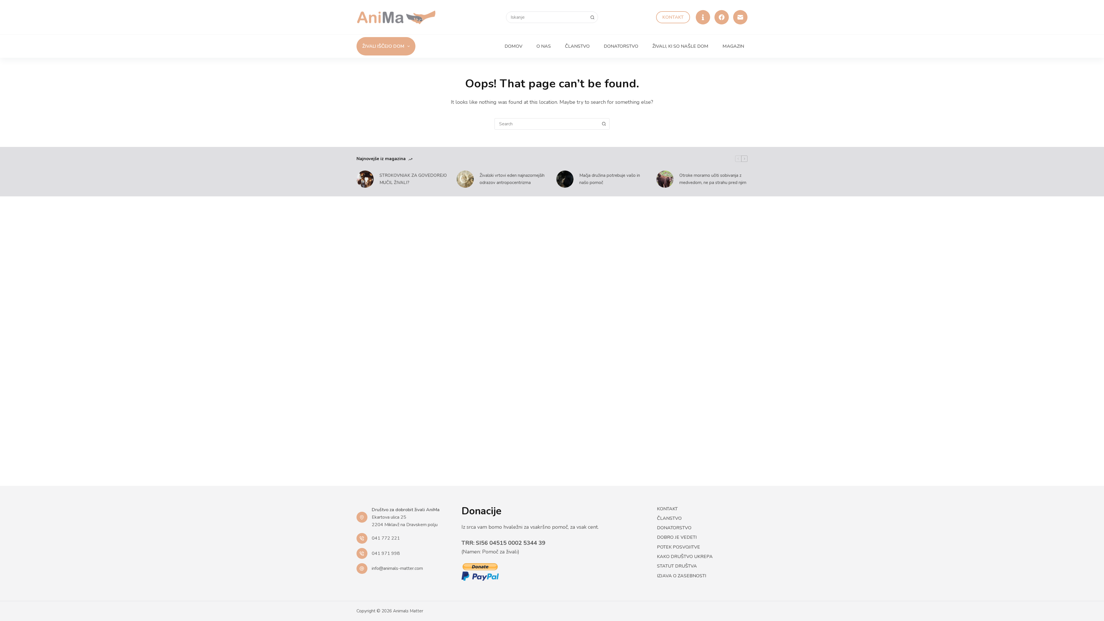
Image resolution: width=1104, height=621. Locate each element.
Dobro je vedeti (677, 537)
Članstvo (577, 46)
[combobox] (546, 124)
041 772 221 (386, 538)
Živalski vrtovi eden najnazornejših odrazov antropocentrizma (512, 178)
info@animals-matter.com (397, 568)
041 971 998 (386, 553)
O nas (543, 46)
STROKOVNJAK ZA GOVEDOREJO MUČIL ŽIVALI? (413, 178)
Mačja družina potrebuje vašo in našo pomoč (609, 178)
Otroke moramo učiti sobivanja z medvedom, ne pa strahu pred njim (712, 178)
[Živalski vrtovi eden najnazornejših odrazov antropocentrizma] (465, 179)
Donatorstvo (621, 46)
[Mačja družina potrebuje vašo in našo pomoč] (565, 179)
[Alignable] (703, 17)
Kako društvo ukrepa (685, 557)
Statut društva (677, 566)
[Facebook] (721, 17)
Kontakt (673, 17)
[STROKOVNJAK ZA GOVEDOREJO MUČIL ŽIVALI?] (365, 179)
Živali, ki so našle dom (680, 46)
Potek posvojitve (678, 547)
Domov (513, 46)
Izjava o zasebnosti (681, 576)
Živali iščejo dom (383, 46)
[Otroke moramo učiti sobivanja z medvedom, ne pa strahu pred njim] (665, 179)
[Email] (740, 17)
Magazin (733, 46)
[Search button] (592, 17)
